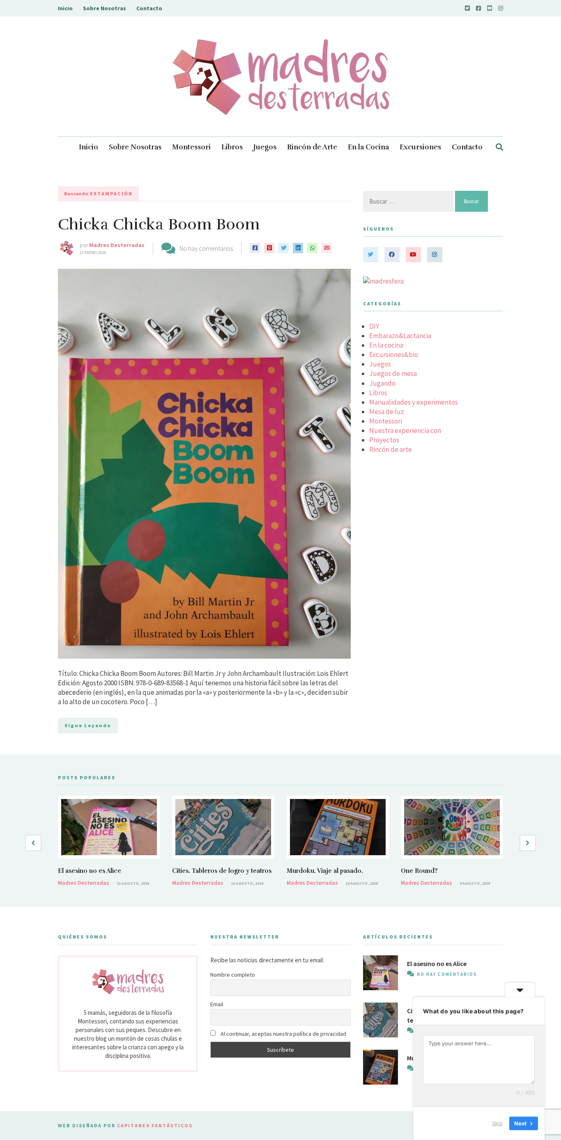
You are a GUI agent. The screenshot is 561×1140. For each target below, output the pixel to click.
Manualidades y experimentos (413, 402)
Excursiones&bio (393, 354)
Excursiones (420, 147)
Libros (232, 147)
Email (216, 1004)
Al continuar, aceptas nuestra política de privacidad (282, 1033)
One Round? (419, 870)
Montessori (191, 147)
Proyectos (384, 439)
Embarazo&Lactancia (400, 335)
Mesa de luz (386, 411)
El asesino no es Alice (89, 870)
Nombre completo (232, 974)
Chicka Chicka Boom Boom (159, 224)
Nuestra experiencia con (405, 430)
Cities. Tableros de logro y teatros (221, 870)
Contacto (149, 8)
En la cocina (386, 345)
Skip (497, 1123)
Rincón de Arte (312, 147)
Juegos (264, 147)
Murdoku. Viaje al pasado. (325, 870)
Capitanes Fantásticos (155, 1125)
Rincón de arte (390, 449)
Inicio (65, 8)
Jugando (382, 383)
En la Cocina (368, 147)
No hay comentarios (206, 248)
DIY (374, 326)
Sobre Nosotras (104, 8)
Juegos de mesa (393, 373)
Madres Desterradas (117, 245)
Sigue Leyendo (87, 725)
